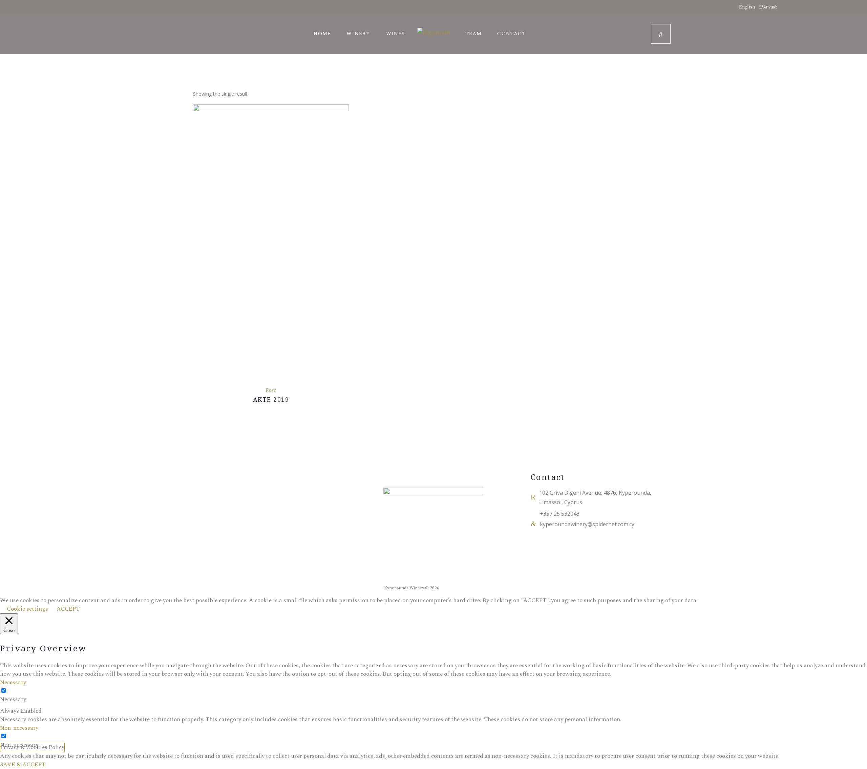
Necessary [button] (13, 682)
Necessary (13, 699)
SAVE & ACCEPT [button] (22, 764)
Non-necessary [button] (19, 728)
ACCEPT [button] (68, 609)
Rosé (271, 390)
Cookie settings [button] (27, 609)
